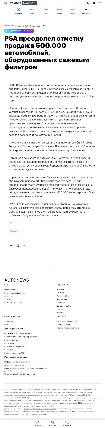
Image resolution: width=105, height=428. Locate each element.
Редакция (8, 296)
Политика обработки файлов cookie (19, 373)
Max (6, 324)
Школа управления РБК (14, 352)
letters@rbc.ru (88, 403)
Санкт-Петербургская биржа (44, 408)
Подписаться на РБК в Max (20, 31)
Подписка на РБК (64, 324)
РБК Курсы (8, 349)
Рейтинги (61, 302)
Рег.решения (9, 343)
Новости (9, 26)
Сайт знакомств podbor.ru (15, 346)
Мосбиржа (28, 408)
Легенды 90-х (63, 295)
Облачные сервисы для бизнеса (18, 333)
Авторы (7, 299)
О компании (9, 289)
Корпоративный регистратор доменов (20, 336)
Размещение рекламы (13, 302)
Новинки (60, 289)
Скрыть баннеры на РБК (67, 321)
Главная (37, 425)
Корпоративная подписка (68, 327)
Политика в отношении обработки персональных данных (25, 369)
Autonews (15, 3)
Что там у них (62, 299)
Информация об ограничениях (17, 361)
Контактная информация (15, 292)
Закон (59, 309)
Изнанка (60, 292)
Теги (11, 221)
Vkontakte (8, 321)
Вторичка (67, 425)
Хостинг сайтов (11, 339)
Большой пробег (64, 305)
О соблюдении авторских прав (17, 364)
